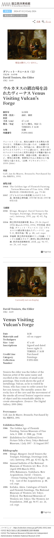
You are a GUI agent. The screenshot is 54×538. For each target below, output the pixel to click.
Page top (47, 251)
